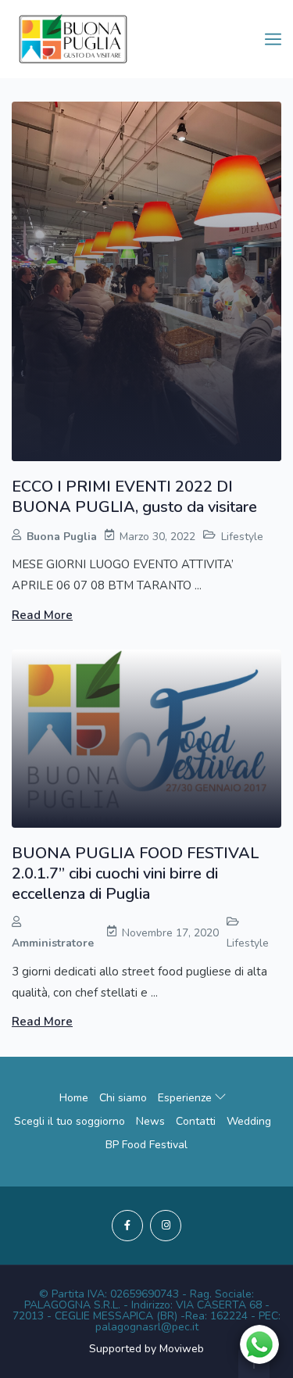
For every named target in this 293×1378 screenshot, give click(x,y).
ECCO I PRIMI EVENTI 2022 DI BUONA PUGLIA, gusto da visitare (134, 496)
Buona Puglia (62, 536)
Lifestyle (242, 536)
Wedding (249, 1121)
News (150, 1121)
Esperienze (186, 1097)
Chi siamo (123, 1097)
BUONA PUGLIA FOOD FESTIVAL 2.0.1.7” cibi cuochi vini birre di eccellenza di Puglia (135, 873)
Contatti (196, 1121)
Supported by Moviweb (146, 1348)
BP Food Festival (146, 1144)
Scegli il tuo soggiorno (69, 1121)
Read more (42, 615)
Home (73, 1097)
